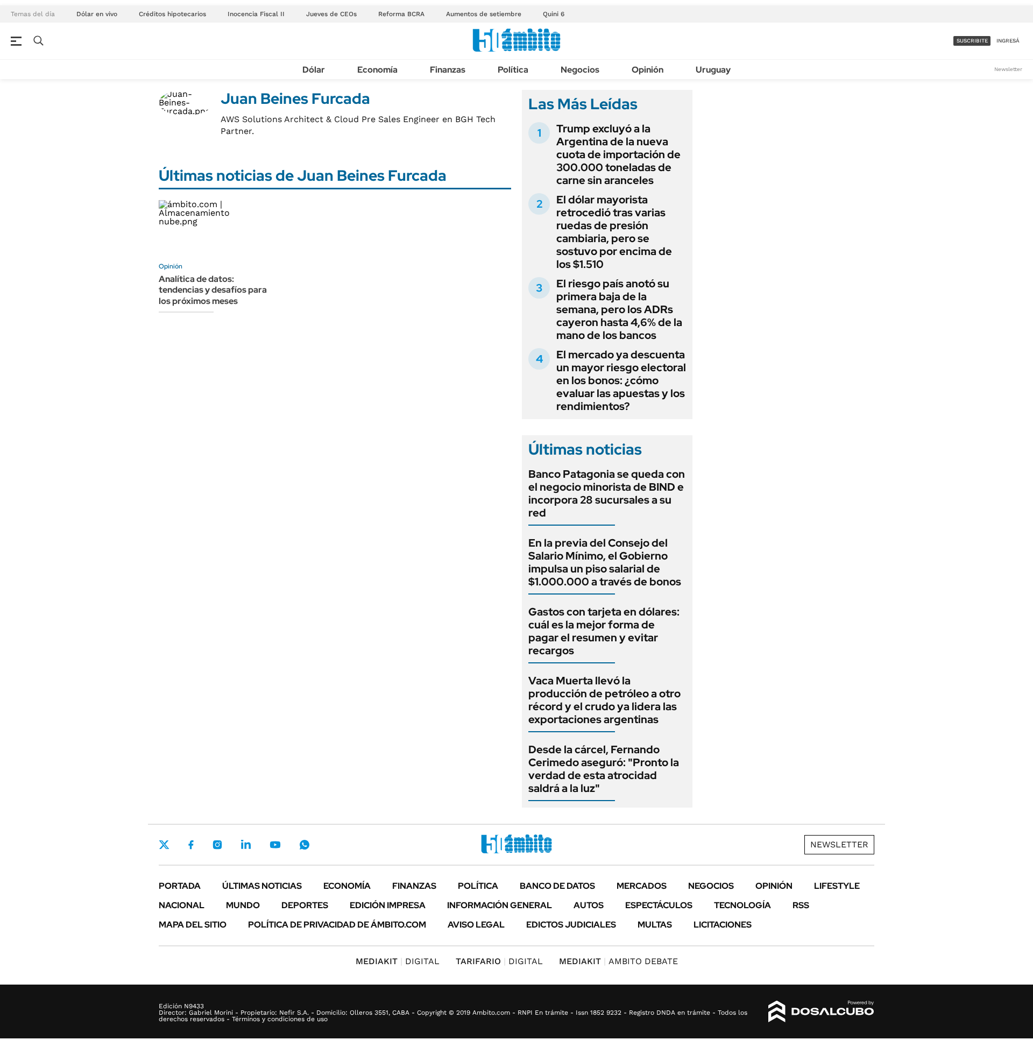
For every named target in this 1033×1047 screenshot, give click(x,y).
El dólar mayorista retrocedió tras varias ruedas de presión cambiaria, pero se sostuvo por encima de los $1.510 (614, 232)
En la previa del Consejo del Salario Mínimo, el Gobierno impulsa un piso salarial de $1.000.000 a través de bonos (604, 562)
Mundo (243, 905)
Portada (180, 886)
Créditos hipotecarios (172, 14)
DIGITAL (398, 961)
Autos (589, 905)
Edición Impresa (388, 905)
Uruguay (713, 69)
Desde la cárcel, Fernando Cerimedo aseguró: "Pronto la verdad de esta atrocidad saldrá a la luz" (603, 768)
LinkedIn (246, 845)
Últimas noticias (262, 886)
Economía (377, 69)
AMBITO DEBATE (618, 961)
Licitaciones (723, 924)
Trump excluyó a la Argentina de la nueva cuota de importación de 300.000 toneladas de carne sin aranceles (618, 154)
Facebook (191, 845)
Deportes (304, 905)
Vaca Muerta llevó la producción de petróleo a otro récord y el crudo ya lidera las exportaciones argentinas (604, 700)
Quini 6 (553, 14)
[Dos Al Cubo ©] (821, 1011)
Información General (499, 905)
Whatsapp (304, 845)
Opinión (647, 69)
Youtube (275, 845)
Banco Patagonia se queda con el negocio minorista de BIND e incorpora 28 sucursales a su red (606, 493)
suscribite (972, 41)
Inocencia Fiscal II (256, 14)
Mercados (642, 886)
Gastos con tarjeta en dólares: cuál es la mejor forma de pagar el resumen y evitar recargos (604, 631)
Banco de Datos (557, 886)
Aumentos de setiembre (483, 14)
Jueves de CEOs (331, 14)
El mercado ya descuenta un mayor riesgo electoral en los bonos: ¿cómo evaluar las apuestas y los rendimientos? (621, 380)
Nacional (181, 905)
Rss (801, 905)
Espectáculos (658, 905)
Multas (655, 924)
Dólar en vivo (96, 14)
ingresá (1008, 41)
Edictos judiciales (571, 924)
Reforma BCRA (401, 14)
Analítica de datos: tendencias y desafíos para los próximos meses (213, 290)
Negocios (580, 69)
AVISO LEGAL (476, 924)
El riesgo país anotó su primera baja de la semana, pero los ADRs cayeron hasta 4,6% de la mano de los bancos (619, 309)
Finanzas (447, 69)
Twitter (164, 844)
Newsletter (1008, 69)
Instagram (217, 845)
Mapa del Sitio (193, 924)
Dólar (313, 69)
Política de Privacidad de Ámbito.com (337, 924)
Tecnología (742, 905)
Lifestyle (837, 886)
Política (513, 69)
